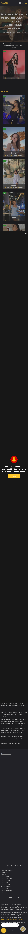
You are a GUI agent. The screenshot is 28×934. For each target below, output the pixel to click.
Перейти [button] (14, 476)
